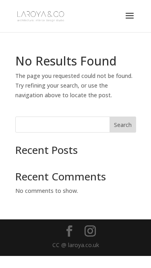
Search (123, 125)
